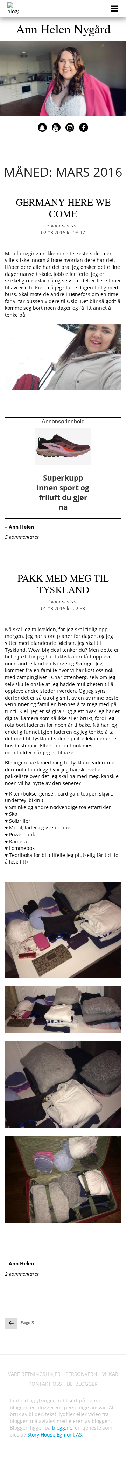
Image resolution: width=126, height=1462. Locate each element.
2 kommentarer (63, 601)
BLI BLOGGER (82, 1383)
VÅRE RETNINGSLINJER (34, 1374)
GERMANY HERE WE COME (63, 207)
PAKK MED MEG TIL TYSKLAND (63, 583)
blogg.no (62, 1427)
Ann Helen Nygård (63, 28)
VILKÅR (110, 1374)
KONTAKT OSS (45, 1383)
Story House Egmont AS (54, 1434)
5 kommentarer (63, 225)
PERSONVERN (81, 1374)
